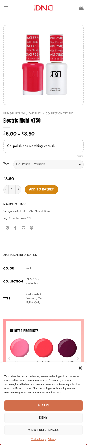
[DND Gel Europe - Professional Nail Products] (43, 8)
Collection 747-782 (59, 113)
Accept (43, 405)
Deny (43, 417)
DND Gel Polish (14, 113)
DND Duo (35, 113)
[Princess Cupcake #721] (19, 348)
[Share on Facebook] (15, 228)
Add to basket (41, 189)
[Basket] (81, 8)
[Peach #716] (43, 348)
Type (6, 163)
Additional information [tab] (20, 255)
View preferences (43, 430)
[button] (80, 368)
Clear (80, 156)
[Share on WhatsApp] (7, 228)
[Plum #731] (67, 348)
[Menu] (6, 7)
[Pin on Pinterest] (31, 228)
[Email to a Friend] (23, 228)
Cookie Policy (38, 439)
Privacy (52, 439)
